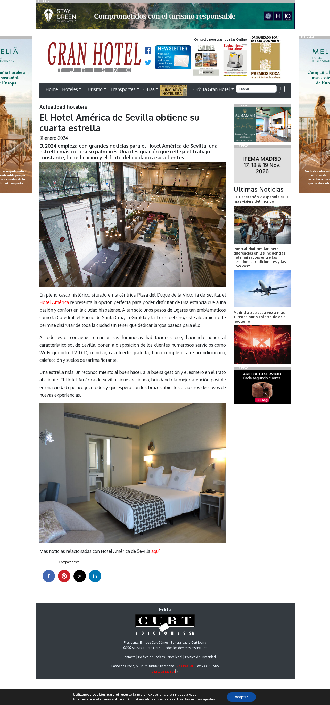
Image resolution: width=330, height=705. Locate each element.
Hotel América (54, 302)
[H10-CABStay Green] (165, 17)
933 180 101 (185, 666)
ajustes (209, 699)
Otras (149, 89)
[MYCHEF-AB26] (262, 388)
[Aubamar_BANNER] (262, 125)
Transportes (122, 89)
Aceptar (241, 696)
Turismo (94, 89)
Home (52, 89)
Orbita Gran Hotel (211, 89)
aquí (155, 551)
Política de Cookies (151, 657)
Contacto (128, 657)
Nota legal (175, 657)
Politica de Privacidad (200, 657)
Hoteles (70, 89)
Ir (281, 88)
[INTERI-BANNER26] (262, 166)
